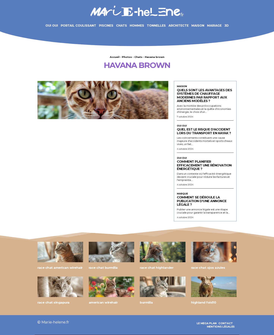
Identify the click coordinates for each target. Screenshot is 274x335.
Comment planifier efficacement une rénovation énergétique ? (204, 165)
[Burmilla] (162, 287)
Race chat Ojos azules (208, 267)
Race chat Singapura (53, 302)
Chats (138, 56)
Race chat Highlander (156, 267)
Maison (182, 86)
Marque (182, 193)
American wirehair (103, 302)
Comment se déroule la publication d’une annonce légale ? (202, 200)
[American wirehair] (111, 287)
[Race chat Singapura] (60, 287)
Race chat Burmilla (103, 267)
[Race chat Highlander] (162, 252)
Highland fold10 (203, 302)
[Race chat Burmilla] (111, 252)
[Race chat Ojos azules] (214, 252)
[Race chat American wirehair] (60, 252)
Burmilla (146, 302)
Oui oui (182, 126)
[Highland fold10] (214, 287)
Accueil (114, 56)
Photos (127, 56)
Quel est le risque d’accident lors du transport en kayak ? (204, 131)
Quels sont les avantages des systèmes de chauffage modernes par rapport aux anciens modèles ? (204, 95)
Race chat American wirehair (60, 267)
